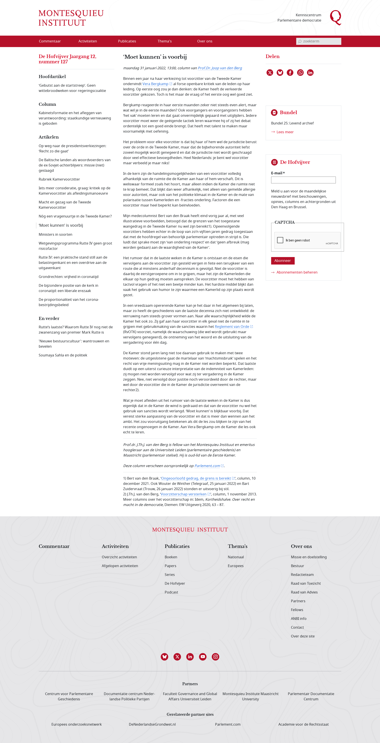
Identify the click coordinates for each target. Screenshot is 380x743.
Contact (297, 627)
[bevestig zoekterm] (300, 41)
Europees (236, 566)
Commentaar (54, 546)
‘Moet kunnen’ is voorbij (61, 225)
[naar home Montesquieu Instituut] (71, 18)
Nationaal (236, 557)
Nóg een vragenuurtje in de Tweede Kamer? (75, 216)
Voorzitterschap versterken (183, 494)
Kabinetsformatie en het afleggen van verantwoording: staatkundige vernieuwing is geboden (75, 118)
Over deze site (303, 636)
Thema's (237, 546)
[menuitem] (52, 41)
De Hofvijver (175, 583)
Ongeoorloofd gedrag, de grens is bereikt (196, 478)
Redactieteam (302, 574)
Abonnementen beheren (297, 272)
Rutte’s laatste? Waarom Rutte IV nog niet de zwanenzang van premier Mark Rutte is (76, 330)
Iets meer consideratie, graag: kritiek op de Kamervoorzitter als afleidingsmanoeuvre (74, 191)
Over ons (301, 546)
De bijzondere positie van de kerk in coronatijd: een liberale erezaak (68, 288)
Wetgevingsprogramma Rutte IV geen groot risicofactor (75, 246)
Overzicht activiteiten (119, 557)
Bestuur (297, 566)
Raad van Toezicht (306, 583)
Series (170, 574)
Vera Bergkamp (155, 84)
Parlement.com (207, 466)
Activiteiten (115, 546)
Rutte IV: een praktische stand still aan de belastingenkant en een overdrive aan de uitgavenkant (73, 263)
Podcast (171, 592)
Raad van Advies (304, 592)
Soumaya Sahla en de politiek (63, 355)
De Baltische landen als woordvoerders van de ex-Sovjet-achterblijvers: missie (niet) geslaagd (75, 165)
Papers (170, 566)
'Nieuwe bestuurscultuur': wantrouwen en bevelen (74, 344)
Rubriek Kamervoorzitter (59, 179)
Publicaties (177, 546)
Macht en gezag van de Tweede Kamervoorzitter (65, 205)
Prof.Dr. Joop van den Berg (220, 68)
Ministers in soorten (55, 234)
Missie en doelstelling (309, 557)
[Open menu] (108, 41)
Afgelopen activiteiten (120, 566)
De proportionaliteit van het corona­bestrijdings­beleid (69, 302)
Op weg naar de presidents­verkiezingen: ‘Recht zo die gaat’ (72, 148)
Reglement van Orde (232, 326)
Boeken (171, 557)
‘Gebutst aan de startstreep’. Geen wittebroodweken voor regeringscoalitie (72, 88)
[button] (164, 657)
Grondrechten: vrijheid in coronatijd (69, 276)
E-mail (276, 173)
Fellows (297, 610)
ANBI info (299, 618)
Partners (298, 601)
